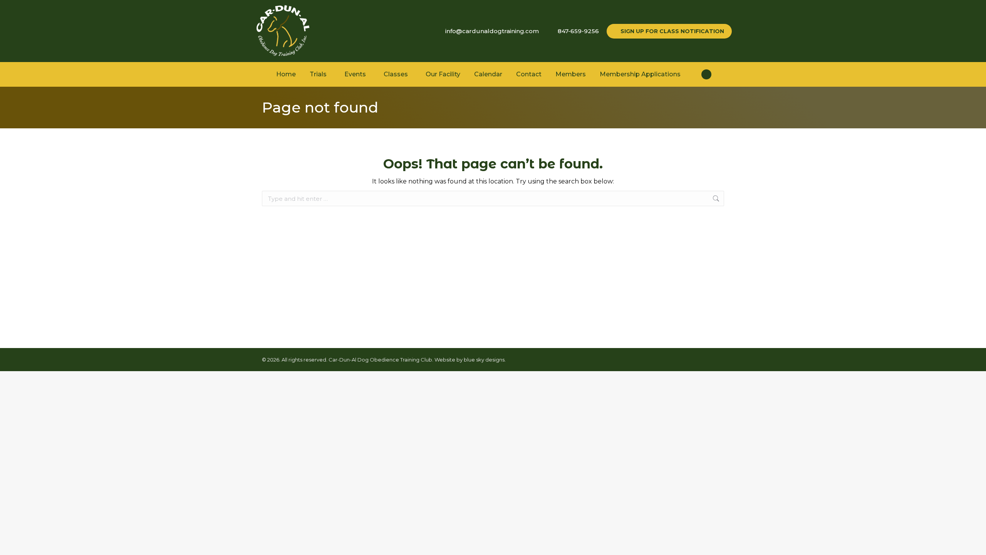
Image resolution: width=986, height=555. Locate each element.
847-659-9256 (578, 31)
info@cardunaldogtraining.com (492, 31)
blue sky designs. (485, 360)
